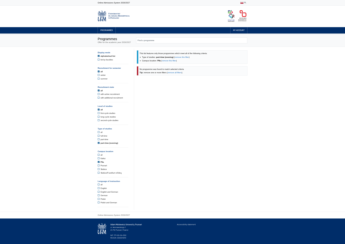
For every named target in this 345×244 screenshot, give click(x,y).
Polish (103, 199)
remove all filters (175, 72)
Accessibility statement (186, 224)
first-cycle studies (107, 113)
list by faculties (106, 60)
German (104, 195)
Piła (102, 162)
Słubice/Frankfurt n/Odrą (111, 173)
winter (103, 75)
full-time (103, 136)
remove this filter (182, 57)
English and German (109, 192)
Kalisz (103, 158)
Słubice (103, 169)
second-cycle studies (109, 120)
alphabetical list (107, 56)
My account (239, 30)
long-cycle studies (108, 117)
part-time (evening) (109, 143)
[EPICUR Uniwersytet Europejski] (231, 16)
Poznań (103, 165)
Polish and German (108, 202)
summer (104, 79)
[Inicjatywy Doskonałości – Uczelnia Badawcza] (242, 16)
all (101, 71)
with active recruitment (110, 94)
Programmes (106, 30)
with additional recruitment (111, 98)
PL (245, 2)
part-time (104, 139)
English (103, 188)
